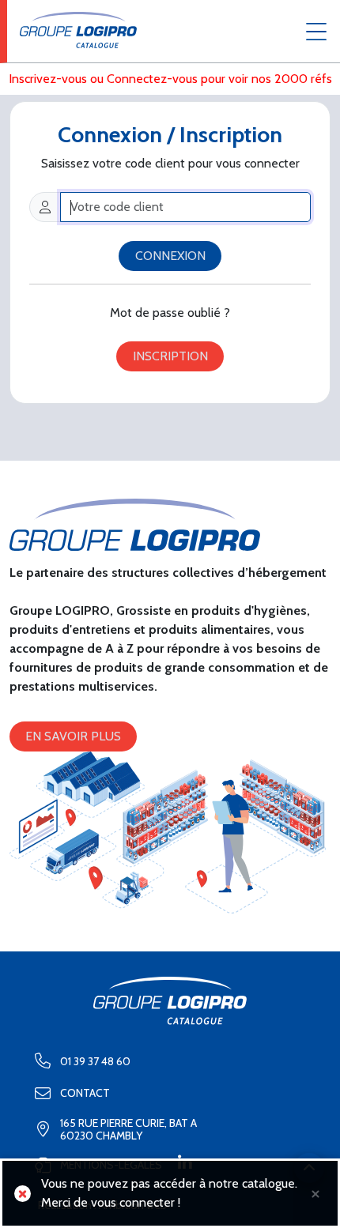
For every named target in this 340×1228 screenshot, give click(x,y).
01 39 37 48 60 (95, 1061)
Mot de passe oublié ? (170, 312)
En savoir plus (73, 736)
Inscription (170, 356)
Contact (85, 1093)
